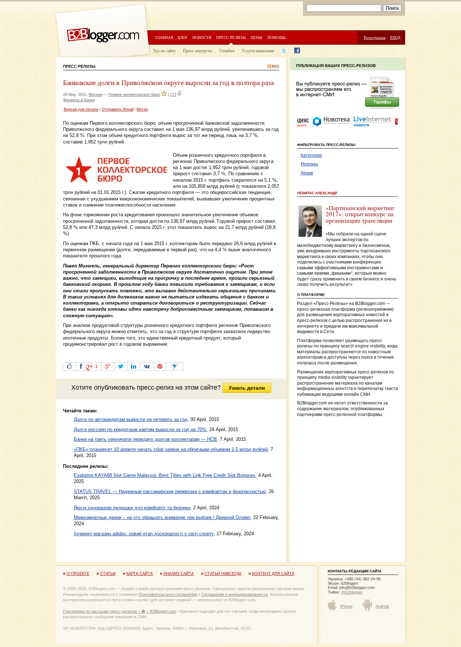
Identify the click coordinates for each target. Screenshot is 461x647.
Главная (164, 37)
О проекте (78, 573)
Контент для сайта (273, 573)
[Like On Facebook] (69, 366)
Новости (201, 37)
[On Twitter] (120, 366)
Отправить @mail (117, 109)
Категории (311, 155)
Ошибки (226, 50)
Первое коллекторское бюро (134, 94)
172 (173, 94)
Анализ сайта (179, 573)
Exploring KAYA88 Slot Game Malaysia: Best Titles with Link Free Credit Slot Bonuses (164, 475)
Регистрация (374, 37)
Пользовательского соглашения (167, 594)
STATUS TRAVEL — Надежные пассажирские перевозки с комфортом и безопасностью (170, 491)
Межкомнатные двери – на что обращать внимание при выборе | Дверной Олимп (162, 517)
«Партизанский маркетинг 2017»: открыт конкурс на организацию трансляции (360, 214)
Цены (257, 37)
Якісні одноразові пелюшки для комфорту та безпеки (132, 507)
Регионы (309, 164)
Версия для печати (81, 109)
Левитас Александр (317, 193)
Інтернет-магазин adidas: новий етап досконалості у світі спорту (144, 533)
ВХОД (395, 37)
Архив (307, 173)
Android (382, 606)
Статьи (108, 573)
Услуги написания (258, 50)
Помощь (276, 37)
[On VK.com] (147, 366)
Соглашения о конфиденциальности (234, 594)
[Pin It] (159, 366)
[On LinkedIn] (133, 366)
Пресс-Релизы (79, 66)
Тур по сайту (164, 50)
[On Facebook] (81, 366)
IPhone (346, 606)
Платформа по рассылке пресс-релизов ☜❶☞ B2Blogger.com (119, 611)
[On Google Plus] (108, 366)
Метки (142, 109)
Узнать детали (247, 388)
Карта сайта (139, 573)
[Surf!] (175, 366)
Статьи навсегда (223, 573)
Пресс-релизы (231, 37)
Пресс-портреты (197, 50)
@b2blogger (352, 592)
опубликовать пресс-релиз (134, 387)
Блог (183, 37)
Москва (95, 94)
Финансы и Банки (79, 100)
